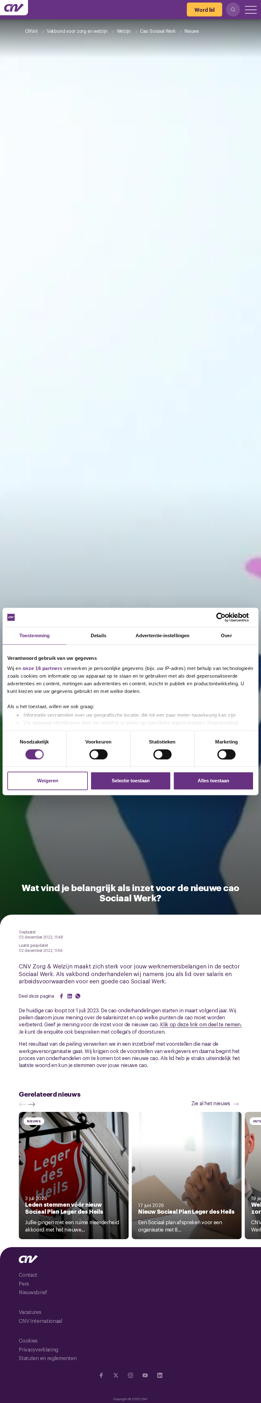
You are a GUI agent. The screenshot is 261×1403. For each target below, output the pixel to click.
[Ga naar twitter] (116, 1375)
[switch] (98, 754)
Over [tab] (226, 635)
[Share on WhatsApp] (78, 996)
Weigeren (47, 781)
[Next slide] (33, 1104)
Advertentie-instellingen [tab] (162, 635)
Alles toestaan (213, 781)
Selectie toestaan (131, 781)
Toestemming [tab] (34, 635)
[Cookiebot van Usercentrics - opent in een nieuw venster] (226, 617)
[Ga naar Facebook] (101, 1375)
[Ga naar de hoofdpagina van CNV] (14, 7)
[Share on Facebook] (61, 996)
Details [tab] (98, 635)
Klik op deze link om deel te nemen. (201, 1024)
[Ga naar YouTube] (145, 1375)
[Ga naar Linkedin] (160, 1375)
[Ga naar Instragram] (130, 1375)
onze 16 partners (42, 668)
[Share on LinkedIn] (69, 996)
